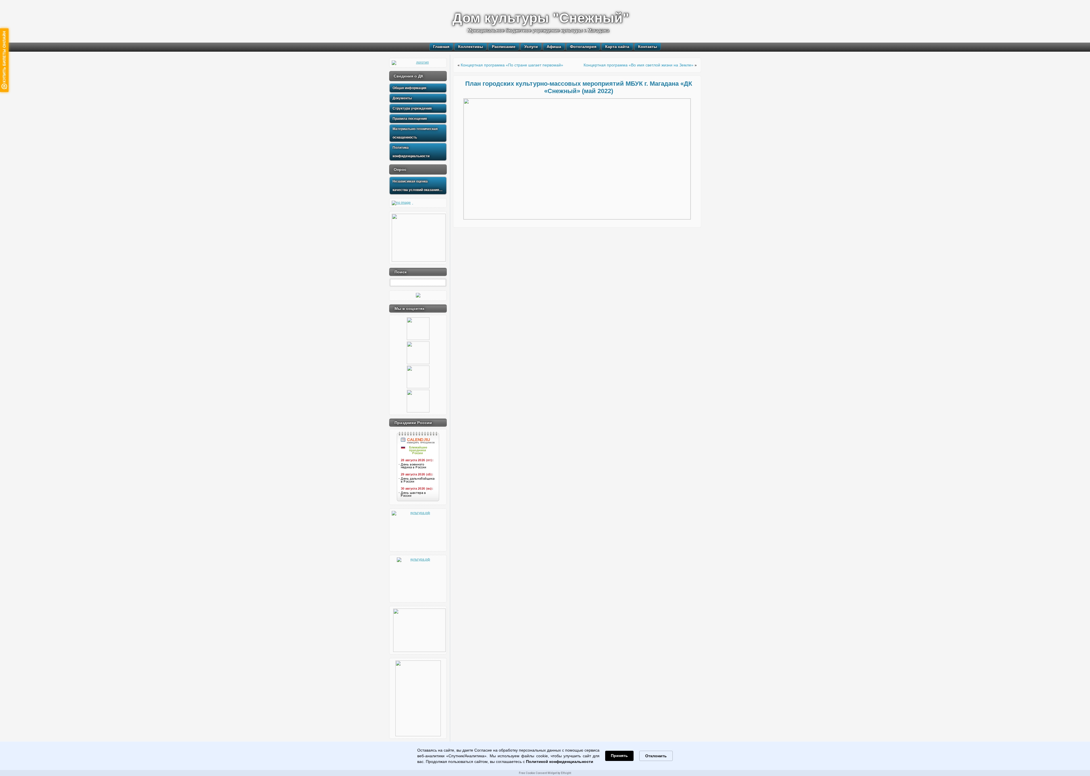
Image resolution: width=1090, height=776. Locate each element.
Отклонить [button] (656, 756)
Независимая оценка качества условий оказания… (418, 185)
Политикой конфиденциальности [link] (559, 761)
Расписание (503, 46)
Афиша (554, 46)
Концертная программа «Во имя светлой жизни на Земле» (638, 65)
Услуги (531, 46)
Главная (441, 46)
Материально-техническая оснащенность (415, 133)
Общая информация (409, 88)
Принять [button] (619, 755)
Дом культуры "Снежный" (540, 18)
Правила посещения (410, 119)
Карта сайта (617, 46)
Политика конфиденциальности (411, 152)
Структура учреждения (412, 108)
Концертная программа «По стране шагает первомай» (512, 65)
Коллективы (470, 46)
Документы (402, 98)
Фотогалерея (583, 46)
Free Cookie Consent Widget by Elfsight (545, 773)
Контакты (647, 46)
